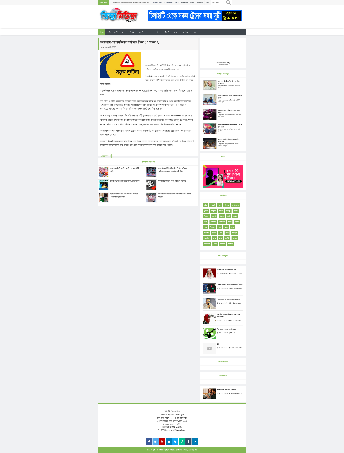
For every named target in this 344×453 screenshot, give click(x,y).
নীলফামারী (213, 222)
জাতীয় (221, 211)
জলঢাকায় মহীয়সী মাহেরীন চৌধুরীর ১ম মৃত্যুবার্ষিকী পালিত (124, 169)
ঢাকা (123, 32)
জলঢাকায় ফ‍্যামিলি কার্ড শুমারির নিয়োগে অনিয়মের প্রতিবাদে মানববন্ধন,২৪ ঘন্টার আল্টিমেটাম (172, 169)
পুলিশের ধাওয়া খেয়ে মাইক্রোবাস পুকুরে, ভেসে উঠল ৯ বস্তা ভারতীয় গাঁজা (131, 2)
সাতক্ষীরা (222, 244)
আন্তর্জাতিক (184, 2)
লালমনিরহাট (207, 244)
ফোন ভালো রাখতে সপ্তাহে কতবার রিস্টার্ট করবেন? (230, 284)
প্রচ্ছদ (101, 32)
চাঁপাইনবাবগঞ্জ (235, 205)
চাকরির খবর (200, 2)
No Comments (236, 273)
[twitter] (156, 442)
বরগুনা (225, 227)
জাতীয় (108, 32)
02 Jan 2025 (223, 333)
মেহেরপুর (234, 233)
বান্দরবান (214, 233)
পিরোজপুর (212, 227)
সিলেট (167, 32)
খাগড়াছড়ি (212, 205)
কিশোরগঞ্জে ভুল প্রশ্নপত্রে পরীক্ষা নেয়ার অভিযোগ (125, 181)
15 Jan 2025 (223, 393)
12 (218, 344)
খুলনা (150, 32)
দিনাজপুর (222, 216)
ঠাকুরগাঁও (214, 216)
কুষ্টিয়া (205, 205)
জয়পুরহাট (213, 211)
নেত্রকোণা (222, 222)
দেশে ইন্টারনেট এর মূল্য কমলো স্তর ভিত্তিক (228, 299)
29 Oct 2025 (223, 273)
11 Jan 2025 (223, 320)
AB (196, 450)
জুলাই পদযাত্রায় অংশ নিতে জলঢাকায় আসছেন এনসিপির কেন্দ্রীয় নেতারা (124, 195)
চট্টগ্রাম (132, 32)
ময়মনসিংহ (185, 32)
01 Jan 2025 (223, 348)
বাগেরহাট (206, 233)
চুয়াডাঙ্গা (206, 211)
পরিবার (207, 2)
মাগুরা (227, 233)
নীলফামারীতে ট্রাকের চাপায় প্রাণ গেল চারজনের (172, 181)
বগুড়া (219, 227)
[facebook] (149, 442)
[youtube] (162, 442)
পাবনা (205, 227)
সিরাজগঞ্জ (230, 244)
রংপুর (175, 32)
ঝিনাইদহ (206, 216)
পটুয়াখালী (237, 222)
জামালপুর (228, 211)
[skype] (175, 442)
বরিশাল (158, 32)
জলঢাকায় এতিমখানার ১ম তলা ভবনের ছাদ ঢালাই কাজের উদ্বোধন (174, 195)
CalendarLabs (223, 65)
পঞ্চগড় (229, 222)
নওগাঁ (228, 216)
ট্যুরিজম (192, 2)
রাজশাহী (141, 32)
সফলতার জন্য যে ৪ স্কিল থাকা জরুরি (226, 389)
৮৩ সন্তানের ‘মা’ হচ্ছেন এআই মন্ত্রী (226, 269)
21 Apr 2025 (223, 303)
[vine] (182, 442)
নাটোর (205, 222)
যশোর (214, 238)
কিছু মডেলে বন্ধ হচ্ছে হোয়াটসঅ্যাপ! (226, 329)
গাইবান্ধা (226, 205)
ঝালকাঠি (236, 211)
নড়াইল (235, 216)
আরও (194, 32)
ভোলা (220, 233)
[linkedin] (169, 442)
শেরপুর (215, 244)
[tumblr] (188, 442)
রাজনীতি (116, 32)
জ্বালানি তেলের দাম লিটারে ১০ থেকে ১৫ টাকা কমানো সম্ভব (228, 315)
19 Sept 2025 (223, 288)
